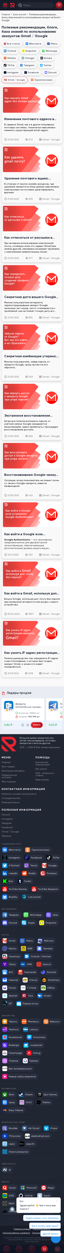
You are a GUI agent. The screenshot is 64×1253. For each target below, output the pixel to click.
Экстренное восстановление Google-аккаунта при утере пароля (27, 415)
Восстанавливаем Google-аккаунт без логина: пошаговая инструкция (32, 474)
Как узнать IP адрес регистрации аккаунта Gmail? (30, 652)
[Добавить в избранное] (28, 725)
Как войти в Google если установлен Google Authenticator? (23, 534)
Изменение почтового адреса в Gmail (29, 119)
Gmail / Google (51, 139)
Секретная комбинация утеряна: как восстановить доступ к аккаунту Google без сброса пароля (30, 356)
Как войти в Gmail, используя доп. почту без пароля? (30, 593)
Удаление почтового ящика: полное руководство (26, 178)
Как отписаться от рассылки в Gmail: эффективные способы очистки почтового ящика (28, 237)
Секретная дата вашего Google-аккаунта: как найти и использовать (31, 297)
